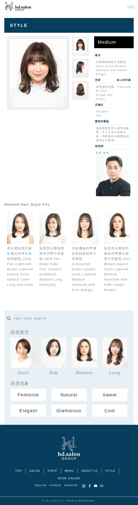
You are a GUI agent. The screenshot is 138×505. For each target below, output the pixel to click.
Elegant (28, 410)
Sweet (110, 394)
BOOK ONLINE (69, 478)
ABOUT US (89, 470)
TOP (18, 470)
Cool (109, 410)
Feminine (28, 394)
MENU (69, 470)
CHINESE (55, 485)
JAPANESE (71, 485)
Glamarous (68, 410)
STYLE (110, 470)
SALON (34, 470)
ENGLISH (41, 485)
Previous (4, 73)
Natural (69, 394)
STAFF (52, 470)
